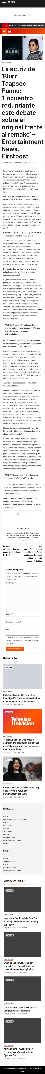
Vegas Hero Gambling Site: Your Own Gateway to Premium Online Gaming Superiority (21, 921)
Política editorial (9, 867)
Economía (7, 825)
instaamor (11, 507)
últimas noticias (28, 498)
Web (7, 630)
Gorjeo (38, 504)
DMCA (5, 864)
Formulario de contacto (12, 840)
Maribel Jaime (8, 163)
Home (5, 816)
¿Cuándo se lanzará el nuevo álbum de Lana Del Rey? (12, 550)
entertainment (6, 62)
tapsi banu (7, 171)
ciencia (6, 828)
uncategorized (8, 914)
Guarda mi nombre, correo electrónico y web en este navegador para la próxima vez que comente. (22, 640)
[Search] (41, 31)
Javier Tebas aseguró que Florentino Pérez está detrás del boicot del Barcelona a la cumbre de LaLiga (33, 553)
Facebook (28, 504)
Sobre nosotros (9, 861)
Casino (6, 843)
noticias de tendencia (11, 501)
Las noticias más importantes (14, 819)
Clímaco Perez (22, 928)
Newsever (33, 1068)
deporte (6, 834)
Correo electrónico (13, 622)
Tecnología (7, 831)
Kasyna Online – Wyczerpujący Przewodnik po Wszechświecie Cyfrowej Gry (18, 1052)
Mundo (6, 822)
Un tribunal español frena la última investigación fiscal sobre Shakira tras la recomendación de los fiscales (21, 698)
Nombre (9, 614)
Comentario (11, 583)
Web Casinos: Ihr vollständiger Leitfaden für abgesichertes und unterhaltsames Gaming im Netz (19, 966)
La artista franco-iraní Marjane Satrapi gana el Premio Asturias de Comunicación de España (21, 790)
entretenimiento (9, 837)
